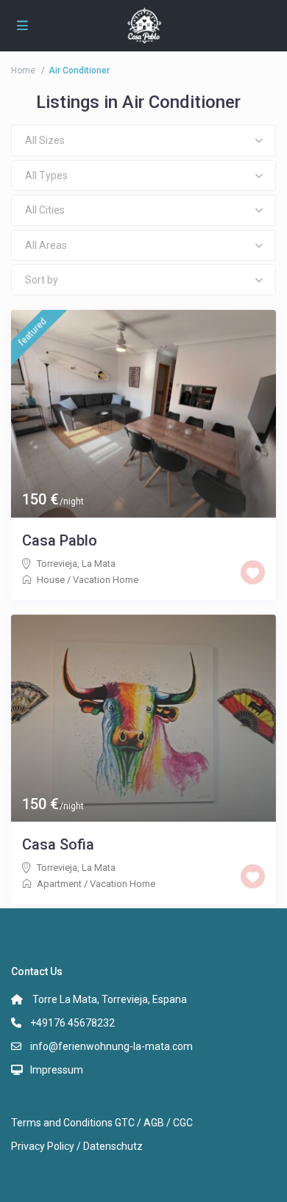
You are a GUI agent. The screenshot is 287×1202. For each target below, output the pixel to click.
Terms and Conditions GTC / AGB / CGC (102, 1123)
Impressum (56, 1070)
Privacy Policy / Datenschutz (77, 1146)
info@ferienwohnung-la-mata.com (111, 1046)
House (51, 579)
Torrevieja (57, 563)
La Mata (99, 563)
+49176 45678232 (72, 1023)
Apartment (59, 883)
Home (23, 70)
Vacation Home (105, 579)
